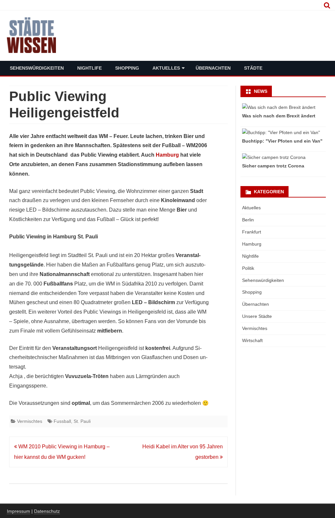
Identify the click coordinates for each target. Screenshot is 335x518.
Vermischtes (29, 421)
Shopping (127, 68)
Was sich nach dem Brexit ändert (278, 115)
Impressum (18, 511)
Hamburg (167, 155)
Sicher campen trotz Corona (273, 165)
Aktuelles (166, 68)
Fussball (62, 421)
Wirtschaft (252, 340)
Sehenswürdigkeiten (37, 68)
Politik (248, 268)
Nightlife (89, 68)
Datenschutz (47, 511)
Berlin (248, 219)
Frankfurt (251, 231)
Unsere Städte (257, 316)
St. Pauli (82, 421)
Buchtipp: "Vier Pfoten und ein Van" (282, 141)
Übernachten (213, 68)
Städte (253, 68)
